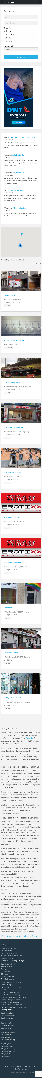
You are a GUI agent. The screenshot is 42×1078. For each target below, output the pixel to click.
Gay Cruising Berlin (7, 1013)
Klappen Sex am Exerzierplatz (16, 340)
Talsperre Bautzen (20, 208)
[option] (33, 1076)
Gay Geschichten (6, 950)
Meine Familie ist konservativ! (11, 982)
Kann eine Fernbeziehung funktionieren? (14, 997)
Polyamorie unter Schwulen (10, 1002)
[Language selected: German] (34, 1076)
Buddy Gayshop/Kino (12, 698)
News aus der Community (9, 956)
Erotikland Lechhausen (13, 427)
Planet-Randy (9, 2)
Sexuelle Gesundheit (7, 958)
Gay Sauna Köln (6, 1035)
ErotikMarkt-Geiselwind (14, 382)
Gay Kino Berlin (6, 1023)
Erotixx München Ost (12, 517)
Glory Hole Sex (6, 1056)
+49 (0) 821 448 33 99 (12, 435)
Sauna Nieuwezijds (7, 966)
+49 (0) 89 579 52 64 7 (12, 570)
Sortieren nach (8, 46)
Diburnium (8, 607)
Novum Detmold (11, 653)
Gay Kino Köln (6, 1028)
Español (17, 1069)
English (36, 1066)
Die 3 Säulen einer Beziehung (10, 995)
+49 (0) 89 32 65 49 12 (12, 705)
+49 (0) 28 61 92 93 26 (12, 480)
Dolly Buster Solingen (20, 155)
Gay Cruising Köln (7, 1018)
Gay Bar (8, 31)
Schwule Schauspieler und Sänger (12, 1000)
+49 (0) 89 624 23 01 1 (12, 525)
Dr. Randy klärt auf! (7, 948)
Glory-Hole (29, 738)
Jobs (12, 1066)
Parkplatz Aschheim (16, 190)
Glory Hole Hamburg (8, 1049)
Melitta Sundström (7, 976)
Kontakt (6, 1066)
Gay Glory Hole (6, 1044)
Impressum (18, 1066)
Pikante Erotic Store (12, 295)
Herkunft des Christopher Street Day (13, 1007)
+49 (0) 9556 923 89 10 (13, 390)
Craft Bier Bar (6, 971)
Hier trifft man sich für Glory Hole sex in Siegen (19, 936)
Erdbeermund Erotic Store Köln (23, 137)
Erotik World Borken (12, 472)
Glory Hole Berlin (7, 1046)
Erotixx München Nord (13, 562)
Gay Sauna (9, 41)
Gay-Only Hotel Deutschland (11, 990)
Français (24, 1069)
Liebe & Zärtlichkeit (7, 953)
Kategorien (7, 28)
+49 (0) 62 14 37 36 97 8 (13, 302)
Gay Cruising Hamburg (9, 1015)
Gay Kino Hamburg (7, 1025)
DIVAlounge (5, 974)
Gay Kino (8, 38)
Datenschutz (28, 1066)
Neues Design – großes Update (11, 987)
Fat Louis (4, 969)
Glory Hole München (8, 1051)
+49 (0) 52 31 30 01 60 (12, 660)
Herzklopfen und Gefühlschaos (11, 1005)
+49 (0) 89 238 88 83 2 (12, 615)
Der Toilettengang (7, 985)
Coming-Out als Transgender (11, 992)
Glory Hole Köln (6, 1054)
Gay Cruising (9, 34)
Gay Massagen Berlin (8, 964)
